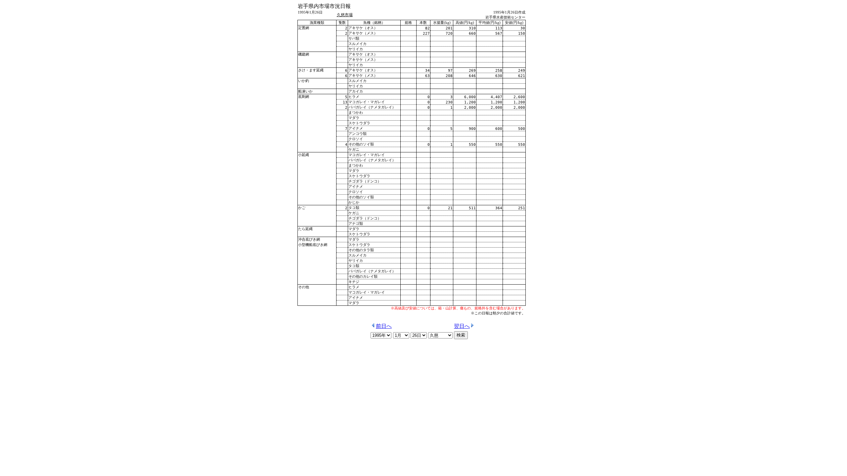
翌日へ (462, 326)
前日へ (384, 326)
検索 (461, 335)
